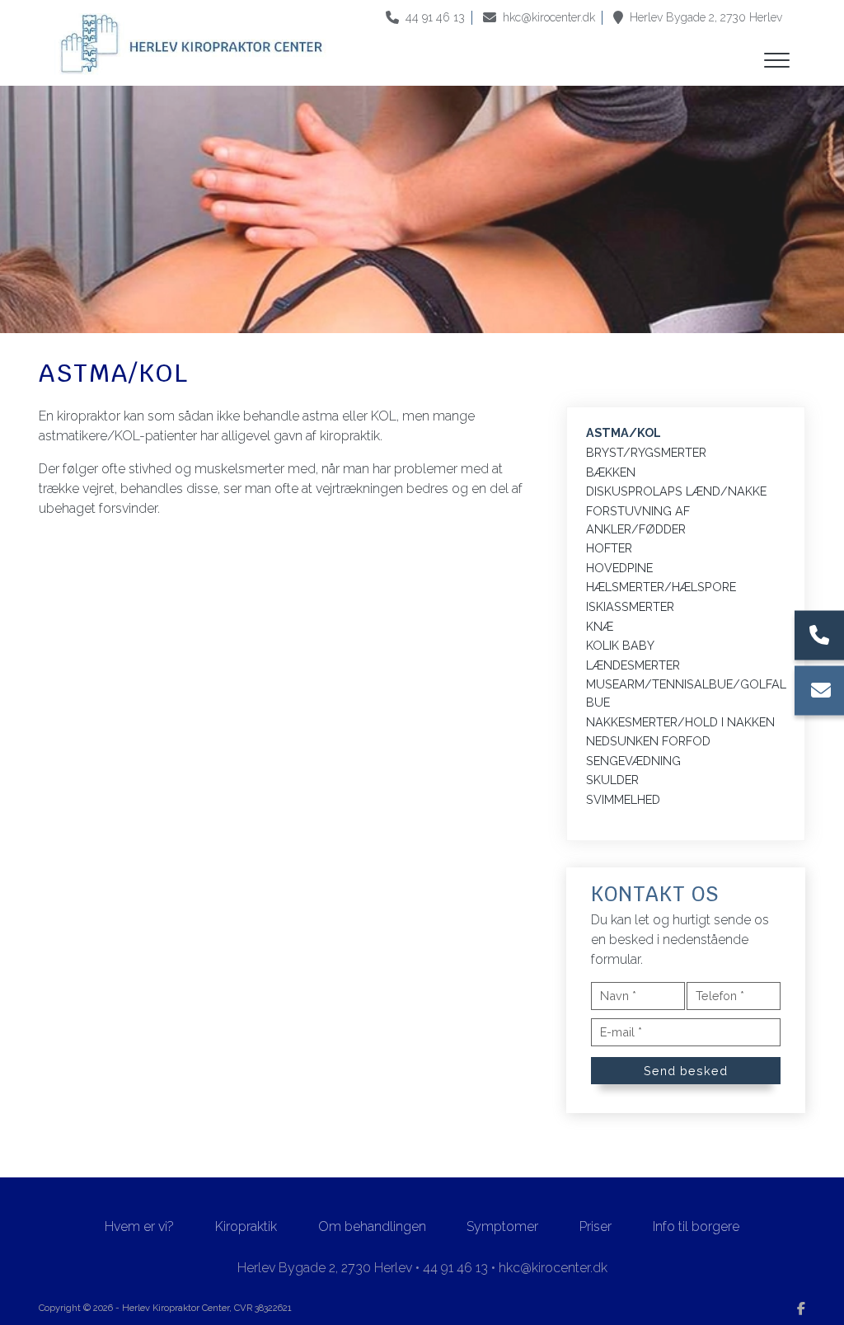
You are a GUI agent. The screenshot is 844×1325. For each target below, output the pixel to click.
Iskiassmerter (630, 606)
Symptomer (502, 1226)
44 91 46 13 (435, 17)
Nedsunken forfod (648, 741)
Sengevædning (633, 761)
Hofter (609, 548)
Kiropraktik (246, 1226)
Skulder (612, 780)
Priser (595, 1226)
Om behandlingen (372, 1226)
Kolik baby (620, 645)
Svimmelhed (623, 799)
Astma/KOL (623, 432)
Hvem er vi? (139, 1226)
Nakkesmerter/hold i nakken (680, 722)
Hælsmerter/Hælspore (661, 587)
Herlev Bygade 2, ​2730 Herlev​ (706, 17)
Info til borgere (696, 1226)
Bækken (610, 472)
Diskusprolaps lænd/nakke (676, 491)
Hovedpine (619, 568)
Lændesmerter (633, 665)
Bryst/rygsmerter (646, 452)
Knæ (599, 626)
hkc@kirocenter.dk (549, 17)
